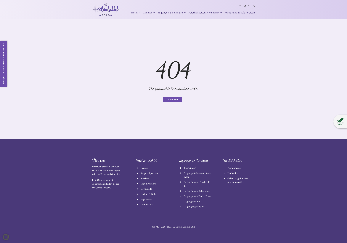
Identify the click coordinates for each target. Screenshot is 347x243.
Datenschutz (147, 204)
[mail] (249, 6)
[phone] (254, 6)
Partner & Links (148, 194)
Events (144, 168)
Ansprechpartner (149, 173)
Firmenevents (234, 168)
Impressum (146, 199)
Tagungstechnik (192, 201)
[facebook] (240, 6)
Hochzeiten (233, 173)
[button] (6, 237)
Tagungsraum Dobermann (197, 191)
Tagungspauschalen (194, 206)
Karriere (145, 178)
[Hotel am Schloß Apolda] (105, 3)
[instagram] (245, 6)
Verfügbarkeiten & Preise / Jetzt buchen (3, 63)
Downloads (146, 188)
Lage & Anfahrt (148, 183)
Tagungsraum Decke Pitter (197, 196)
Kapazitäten (190, 168)
